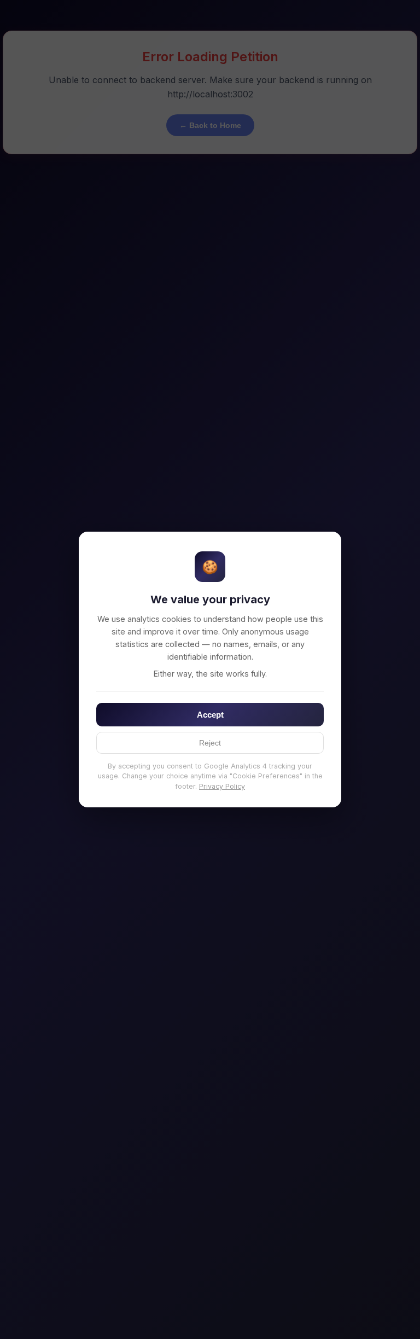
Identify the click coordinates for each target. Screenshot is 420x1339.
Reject (210, 742)
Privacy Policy (222, 786)
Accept (210, 714)
